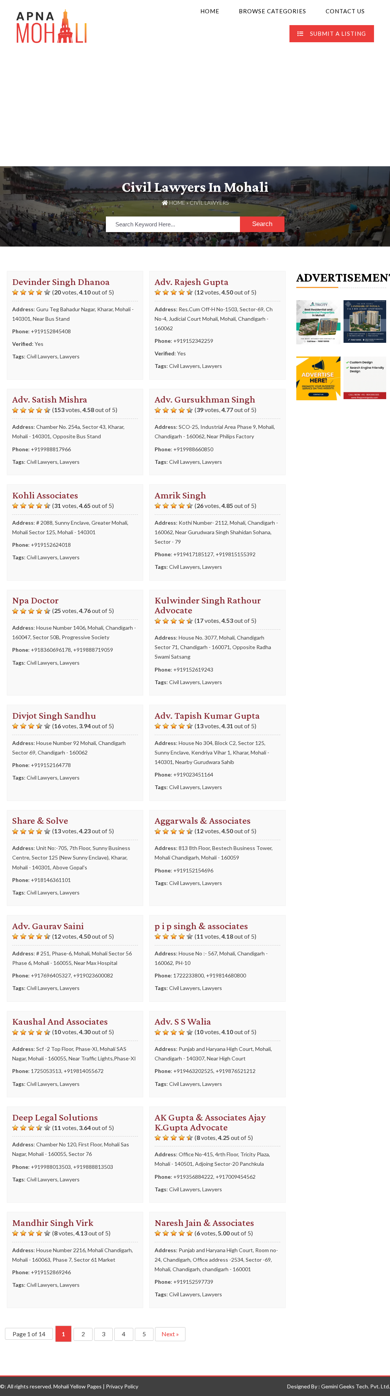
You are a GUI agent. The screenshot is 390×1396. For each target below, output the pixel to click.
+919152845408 (51, 331)
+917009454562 (236, 1176)
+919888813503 (93, 1167)
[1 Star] (15, 292)
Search (262, 224)
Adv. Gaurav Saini (48, 925)
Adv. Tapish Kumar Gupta (207, 715)
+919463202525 (193, 1071)
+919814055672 (84, 1071)
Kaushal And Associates (60, 1021)
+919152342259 (193, 340)
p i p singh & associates (201, 925)
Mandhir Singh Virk (52, 1222)
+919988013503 (51, 1167)
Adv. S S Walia (183, 1021)
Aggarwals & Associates (203, 820)
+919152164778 (51, 765)
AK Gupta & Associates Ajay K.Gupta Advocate (210, 1122)
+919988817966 (51, 449)
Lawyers (70, 356)
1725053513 (46, 1071)
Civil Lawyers (42, 356)
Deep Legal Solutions (55, 1117)
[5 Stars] (47, 292)
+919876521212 (236, 1071)
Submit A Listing (338, 33)
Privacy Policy (122, 1386)
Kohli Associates (45, 495)
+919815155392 (236, 554)
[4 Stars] (39, 292)
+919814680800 (226, 975)
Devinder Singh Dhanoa (61, 281)
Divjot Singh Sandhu (54, 715)
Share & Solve (40, 820)
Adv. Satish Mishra (49, 399)
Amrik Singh (180, 495)
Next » (170, 1333)
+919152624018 (51, 544)
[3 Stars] (31, 292)
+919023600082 (93, 975)
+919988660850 (193, 449)
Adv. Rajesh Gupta (192, 281)
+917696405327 (51, 975)
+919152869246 (51, 1272)
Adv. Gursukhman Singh (205, 399)
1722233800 (188, 975)
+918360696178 (51, 649)
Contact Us (345, 11)
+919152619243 (193, 669)
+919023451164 (193, 774)
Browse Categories (272, 11)
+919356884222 (193, 1176)
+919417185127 (193, 554)
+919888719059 (93, 649)
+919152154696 (193, 870)
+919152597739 (193, 1281)
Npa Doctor (35, 600)
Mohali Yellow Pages (77, 1386)
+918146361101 (51, 880)
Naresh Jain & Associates (204, 1222)
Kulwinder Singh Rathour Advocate (208, 605)
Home (209, 11)
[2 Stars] (23, 292)
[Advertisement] (195, 109)
